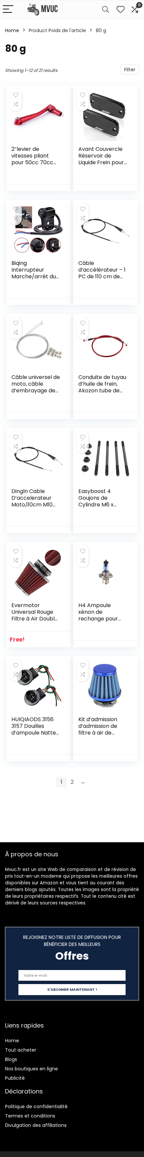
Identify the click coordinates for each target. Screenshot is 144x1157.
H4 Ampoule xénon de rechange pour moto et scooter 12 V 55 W (100, 618)
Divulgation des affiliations (36, 1125)
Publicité (15, 1078)
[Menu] (8, 9)
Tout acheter (20, 1050)
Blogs (11, 1059)
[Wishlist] (121, 9)
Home (12, 30)
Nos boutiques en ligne (31, 1068)
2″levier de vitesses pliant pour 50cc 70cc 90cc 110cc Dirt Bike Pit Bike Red (32, 162)
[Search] (105, 9)
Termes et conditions (30, 1116)
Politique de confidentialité (36, 1106)
